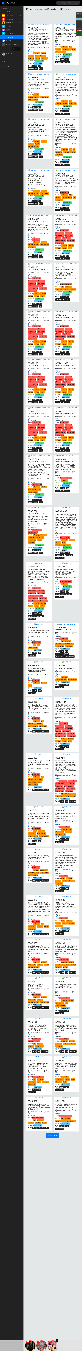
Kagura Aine (59, 728)
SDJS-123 (72, 801)
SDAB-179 (45, 880)
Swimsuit (44, 58)
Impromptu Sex (60, 834)
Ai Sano (58, 238)
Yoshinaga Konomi (37, 1077)
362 (67, 888)
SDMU (35, 66)
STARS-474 (59, 596)
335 (40, 499)
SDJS (62, 651)
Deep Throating (33, 836)
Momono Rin (36, 718)
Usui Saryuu (70, 733)
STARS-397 (32, 843)
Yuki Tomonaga (60, 240)
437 (67, 684)
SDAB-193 (45, 731)
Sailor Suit (65, 149)
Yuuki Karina (71, 736)
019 (40, 254)
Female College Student (63, 545)
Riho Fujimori (64, 230)
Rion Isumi (69, 233)
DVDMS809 (68, 555)
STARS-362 (59, 891)
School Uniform (60, 52)
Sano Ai (58, 731)
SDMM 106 (31, 616)
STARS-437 (59, 687)
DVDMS (62, 552)
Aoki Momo (35, 680)
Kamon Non (35, 867)
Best (36, 56)
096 (39, 1128)
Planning (31, 58)
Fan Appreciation (70, 796)
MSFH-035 (59, 1128)
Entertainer (31, 247)
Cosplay (64, 245)
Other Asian (69, 646)
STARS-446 (32, 693)
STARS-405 (59, 842)
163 (39, 1007)
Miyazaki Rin (64, 638)
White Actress (72, 679)
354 (67, 931)
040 (39, 1089)
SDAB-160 (73, 1051)
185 (40, 352)
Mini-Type (59, 200)
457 (39, 653)
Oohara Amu (36, 921)
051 (67, 207)
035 (67, 297)
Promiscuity (59, 796)
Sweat (44, 1123)
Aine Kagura (59, 235)
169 (39, 154)
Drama (39, 540)
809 (68, 552)
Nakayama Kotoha (34, 1041)
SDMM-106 (31, 618)
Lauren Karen (36, 642)
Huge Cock (72, 103)
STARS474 (68, 594)
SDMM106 (40, 616)
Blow (35, 831)
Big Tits (65, 103)
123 (66, 801)
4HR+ (74, 49)
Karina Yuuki (60, 243)
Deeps (64, 550)
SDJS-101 (45, 1051)
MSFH (62, 297)
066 (66, 651)
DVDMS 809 (60, 555)
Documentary (45, 244)
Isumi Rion (69, 726)
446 (39, 690)
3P (70, 149)
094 (67, 746)
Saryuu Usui (70, 240)
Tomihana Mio (60, 788)
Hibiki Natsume (37, 484)
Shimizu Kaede (68, 786)
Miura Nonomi (70, 783)
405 (67, 839)
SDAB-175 (45, 934)
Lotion (65, 967)
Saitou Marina (64, 1038)
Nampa (37, 58)
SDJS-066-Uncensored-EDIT (65, 656)
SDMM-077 (59, 1089)
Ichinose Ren (60, 726)
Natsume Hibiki (64, 827)
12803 (68, 399)
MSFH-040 (31, 1092)
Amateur (30, 56)
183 (40, 399)
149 (39, 201)
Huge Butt (59, 883)
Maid (62, 878)
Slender (73, 152)
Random (79, 30)
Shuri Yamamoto (33, 601)
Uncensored (59, 654)
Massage (59, 967)
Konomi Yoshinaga (65, 284)
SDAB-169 (45, 972)
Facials (58, 248)
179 (39, 107)
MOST (10, 3)
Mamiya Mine (60, 783)
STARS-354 (59, 933)
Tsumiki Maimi (70, 788)
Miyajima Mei (36, 828)
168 (40, 448)
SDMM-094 (59, 749)
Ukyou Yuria (59, 791)
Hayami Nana (64, 959)
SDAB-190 (45, 789)
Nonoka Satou (32, 532)
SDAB (62, 59)
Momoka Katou (37, 530)
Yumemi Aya (69, 791)
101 (39, 1051)
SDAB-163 (45, 1007)
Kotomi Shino (73, 781)
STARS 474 (59, 594)
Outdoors (66, 152)
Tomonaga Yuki (60, 733)
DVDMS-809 (60, 558)
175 (67, 111)
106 (40, 613)
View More (52, 1135)
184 (67, 352)
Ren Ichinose (60, 233)
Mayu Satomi (66, 238)
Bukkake (71, 881)
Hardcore (45, 1082)
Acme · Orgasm (32, 492)
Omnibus (42, 56)
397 (39, 841)
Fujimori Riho (64, 723)
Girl (70, 47)
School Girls (38, 723)
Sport (30, 685)
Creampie (37, 53)
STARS (35, 499)
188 (40, 304)
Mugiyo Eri (59, 786)
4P (74, 149)
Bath (64, 1082)
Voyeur (44, 53)
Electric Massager (70, 964)
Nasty (39, 1082)
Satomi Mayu (66, 731)
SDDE (34, 550)
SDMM (62, 256)
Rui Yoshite (36, 239)
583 (39, 550)
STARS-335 (59, 1013)
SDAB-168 (72, 972)
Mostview (79, 33)
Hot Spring (59, 154)
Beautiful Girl (66, 49)
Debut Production (33, 97)
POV (70, 195)
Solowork (64, 47)
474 (67, 488)
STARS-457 (32, 655)
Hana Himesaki (64, 537)
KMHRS (35, 254)
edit (40, 306)
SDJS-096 (45, 1128)
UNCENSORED (32, 68)
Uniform (58, 49)
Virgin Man (31, 542)
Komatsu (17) (39, 61)
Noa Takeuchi (64, 192)
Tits (74, 197)
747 (40, 66)
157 (67, 448)
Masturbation (40, 537)
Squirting (68, 832)
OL (62, 287)
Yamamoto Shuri (61, 736)
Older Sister (59, 289)
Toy (39, 489)
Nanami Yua (68, 728)
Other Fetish (32, 540)
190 (67, 59)
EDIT (40, 68)
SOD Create (38, 63)
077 (67, 1087)
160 (67, 162)
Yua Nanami (68, 235)
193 (39, 731)
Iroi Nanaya (63, 781)
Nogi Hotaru (63, 876)
